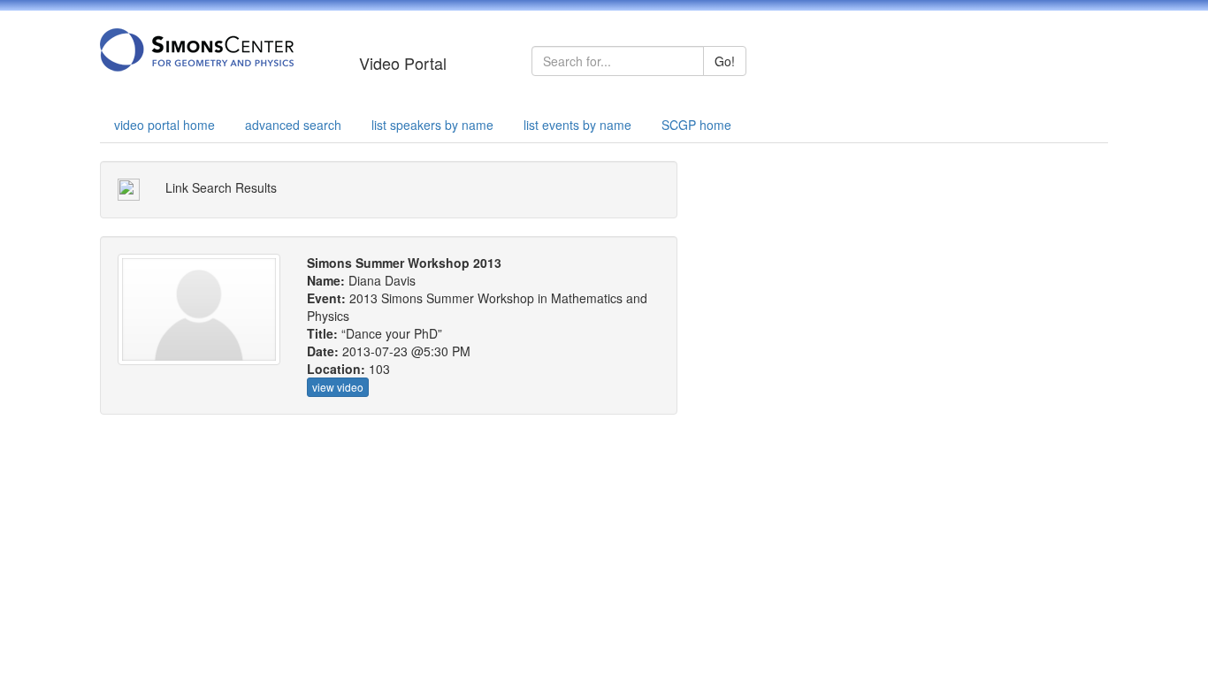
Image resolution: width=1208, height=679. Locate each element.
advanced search (293, 125)
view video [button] (337, 386)
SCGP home (696, 125)
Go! (725, 61)
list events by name (577, 125)
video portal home (164, 125)
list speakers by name (432, 125)
